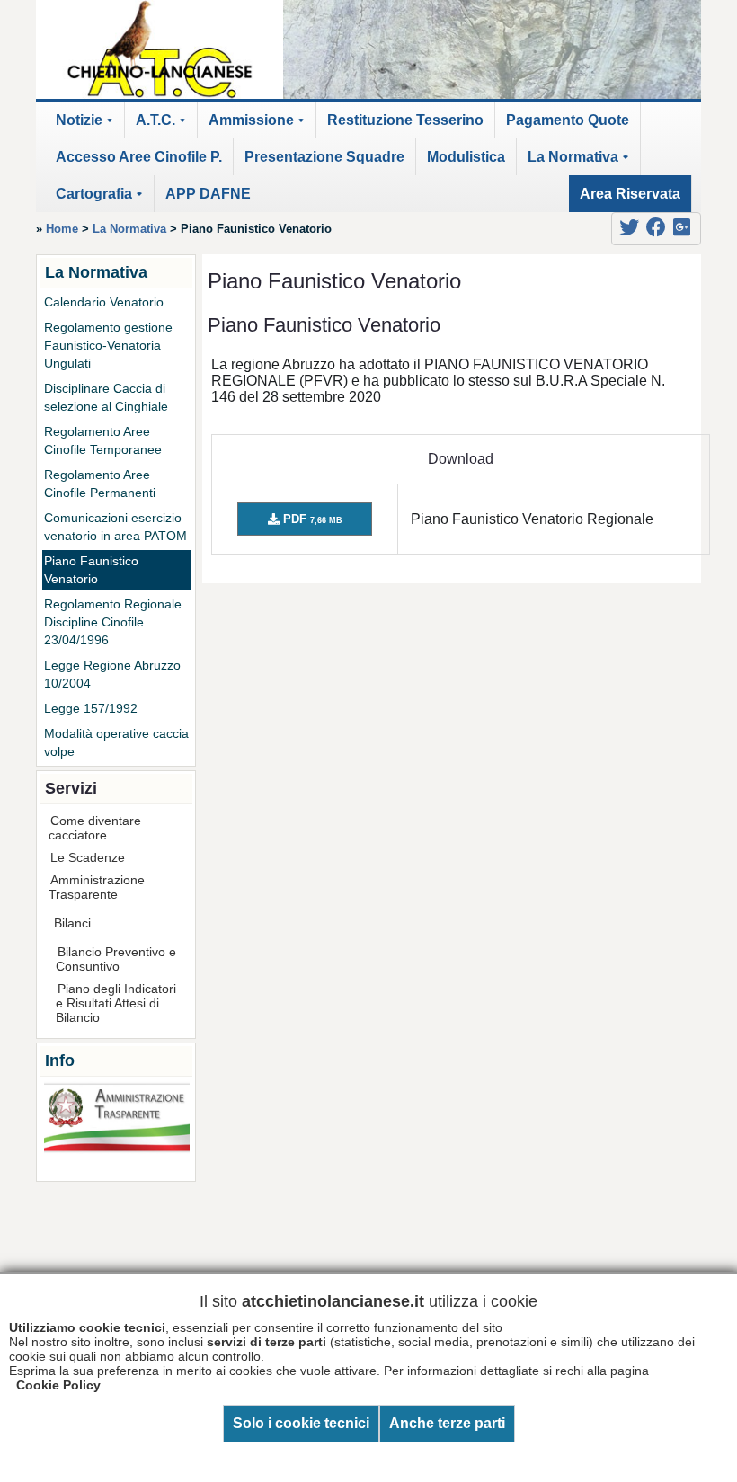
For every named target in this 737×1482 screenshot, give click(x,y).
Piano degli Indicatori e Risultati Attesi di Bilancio (116, 1003)
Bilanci (72, 923)
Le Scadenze (87, 857)
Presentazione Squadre (324, 156)
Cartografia (102, 199)
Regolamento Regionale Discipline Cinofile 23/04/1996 (113, 622)
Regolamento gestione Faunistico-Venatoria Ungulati (108, 345)
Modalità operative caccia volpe (116, 742)
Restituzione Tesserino (405, 120)
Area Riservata (630, 193)
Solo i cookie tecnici (301, 1423)
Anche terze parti (447, 1423)
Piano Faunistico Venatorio (91, 570)
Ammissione (259, 125)
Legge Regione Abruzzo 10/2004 (112, 674)
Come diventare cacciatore (95, 827)
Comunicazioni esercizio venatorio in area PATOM (115, 526)
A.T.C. (163, 125)
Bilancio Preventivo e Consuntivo (116, 959)
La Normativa (581, 162)
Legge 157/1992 (91, 708)
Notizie (87, 125)
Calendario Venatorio (104, 302)
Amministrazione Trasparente (97, 887)
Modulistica (466, 156)
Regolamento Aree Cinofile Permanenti (99, 483)
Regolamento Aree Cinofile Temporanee (103, 440)
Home (62, 228)
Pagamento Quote (567, 120)
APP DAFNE (208, 193)
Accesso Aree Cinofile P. (139, 156)
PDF (311, 519)
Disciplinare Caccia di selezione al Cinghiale (106, 397)
